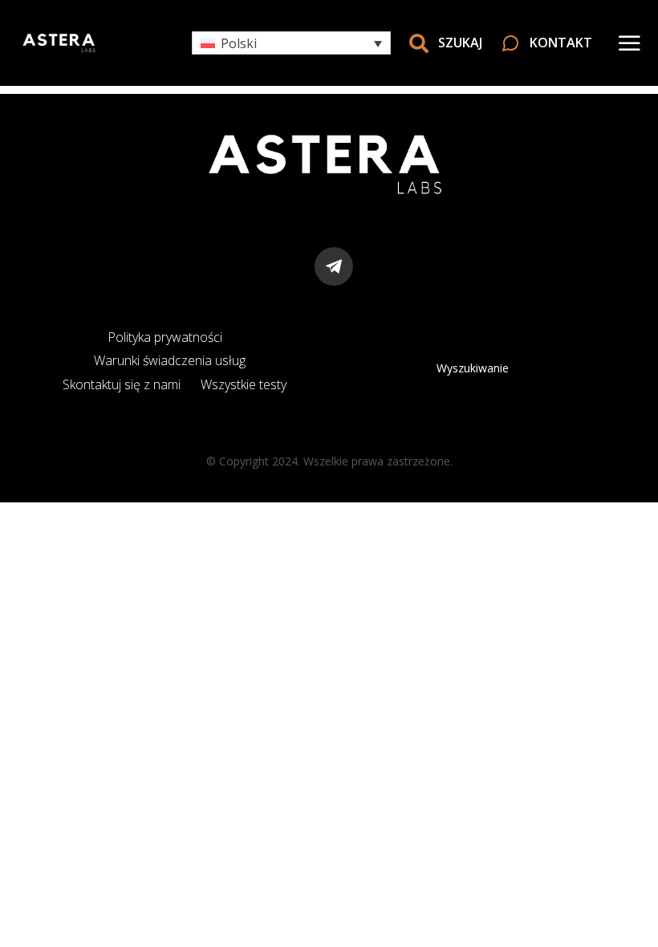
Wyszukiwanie (473, 368)
